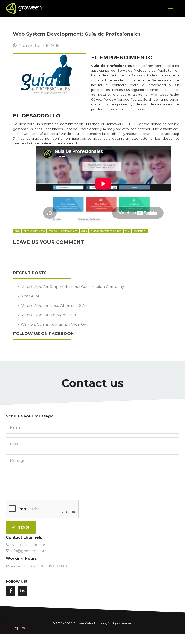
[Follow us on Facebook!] (10, 591)
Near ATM (30, 296)
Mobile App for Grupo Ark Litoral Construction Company (72, 286)
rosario (53, 230)
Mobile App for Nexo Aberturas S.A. (53, 305)
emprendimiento (34, 230)
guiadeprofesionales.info (106, 230)
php (17, 230)
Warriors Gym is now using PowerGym (55, 324)
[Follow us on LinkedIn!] (22, 591)
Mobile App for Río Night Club (48, 315)
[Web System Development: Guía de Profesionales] (49, 77)
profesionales (69, 230)
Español (20, 628)
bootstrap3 (139, 230)
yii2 (127, 230)
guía (84, 230)
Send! (23, 527)
